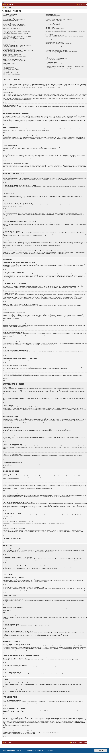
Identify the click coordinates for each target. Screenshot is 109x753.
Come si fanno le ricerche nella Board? (55, 41)
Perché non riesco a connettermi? (10, 20)
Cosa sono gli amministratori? (53, 15)
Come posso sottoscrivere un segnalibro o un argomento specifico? (61, 51)
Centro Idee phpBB (69, 710)
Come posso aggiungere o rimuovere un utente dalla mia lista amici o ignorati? (64, 36)
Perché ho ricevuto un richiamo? (10, 55)
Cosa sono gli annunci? (8, 71)
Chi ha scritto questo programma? (54, 63)
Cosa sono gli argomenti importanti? (11, 72)
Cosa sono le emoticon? (8, 67)
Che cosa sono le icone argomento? (11, 74)
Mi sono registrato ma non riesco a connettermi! (14, 19)
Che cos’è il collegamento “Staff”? (53, 24)
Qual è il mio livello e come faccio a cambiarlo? (14, 38)
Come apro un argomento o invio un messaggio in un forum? (17, 45)
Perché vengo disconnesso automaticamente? (13, 24)
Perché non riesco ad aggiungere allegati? (13, 54)
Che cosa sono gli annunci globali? (11, 69)
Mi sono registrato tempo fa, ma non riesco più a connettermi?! (17, 22)
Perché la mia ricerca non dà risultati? (54, 42)
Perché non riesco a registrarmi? (10, 18)
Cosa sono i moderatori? (51, 16)
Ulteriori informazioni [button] (47, 750)
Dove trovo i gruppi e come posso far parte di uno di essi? (59, 19)
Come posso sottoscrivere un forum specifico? (56, 52)
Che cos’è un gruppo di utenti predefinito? (55, 23)
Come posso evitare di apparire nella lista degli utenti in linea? (17, 31)
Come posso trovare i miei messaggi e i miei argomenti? (59, 46)
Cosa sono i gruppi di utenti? (52, 18)
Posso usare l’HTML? (7, 66)
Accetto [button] (101, 750)
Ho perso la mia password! (9, 23)
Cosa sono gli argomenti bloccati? (11, 73)
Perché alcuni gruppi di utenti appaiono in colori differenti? (59, 22)
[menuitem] (4, 5)
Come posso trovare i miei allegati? (54, 59)
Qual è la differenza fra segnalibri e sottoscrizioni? (57, 50)
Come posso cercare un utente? (53, 44)
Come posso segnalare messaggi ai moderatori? (14, 56)
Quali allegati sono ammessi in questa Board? (56, 58)
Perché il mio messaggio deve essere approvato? (14, 59)
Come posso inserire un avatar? (10, 37)
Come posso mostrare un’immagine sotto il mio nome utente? (17, 36)
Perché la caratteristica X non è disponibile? (56, 65)
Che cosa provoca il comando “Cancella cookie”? (14, 25)
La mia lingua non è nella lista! (10, 35)
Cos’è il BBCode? (7, 64)
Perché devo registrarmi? (8, 15)
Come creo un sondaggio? (9, 49)
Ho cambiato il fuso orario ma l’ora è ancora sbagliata (15, 33)
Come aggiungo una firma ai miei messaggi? (13, 48)
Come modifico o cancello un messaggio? (13, 46)
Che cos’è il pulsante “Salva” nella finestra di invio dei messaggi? (18, 58)
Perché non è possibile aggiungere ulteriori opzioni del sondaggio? (18, 50)
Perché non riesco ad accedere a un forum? (13, 53)
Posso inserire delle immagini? (10, 68)
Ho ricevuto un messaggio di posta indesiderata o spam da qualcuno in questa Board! (66, 31)
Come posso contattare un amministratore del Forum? (58, 68)
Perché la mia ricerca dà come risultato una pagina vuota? (59, 43)
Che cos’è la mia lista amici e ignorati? (55, 35)
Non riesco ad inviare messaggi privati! (55, 28)
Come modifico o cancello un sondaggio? (13, 51)
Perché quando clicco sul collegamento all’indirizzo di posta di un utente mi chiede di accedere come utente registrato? (23, 40)
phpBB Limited (42, 701)
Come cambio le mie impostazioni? (11, 30)
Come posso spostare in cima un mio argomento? (14, 60)
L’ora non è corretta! (7, 32)
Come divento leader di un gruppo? (54, 20)
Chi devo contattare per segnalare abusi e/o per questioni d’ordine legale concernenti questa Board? (65, 67)
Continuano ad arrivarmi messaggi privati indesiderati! (58, 30)
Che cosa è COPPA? (7, 16)
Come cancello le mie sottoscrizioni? (54, 54)
